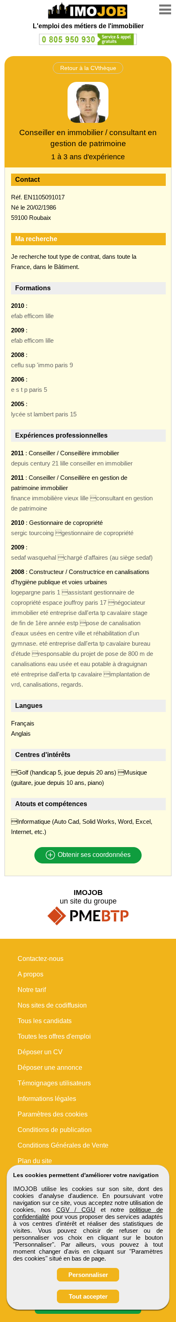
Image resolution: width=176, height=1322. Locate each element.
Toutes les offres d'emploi (54, 1036)
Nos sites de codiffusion (52, 1005)
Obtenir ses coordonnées (93, 855)
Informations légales (47, 1098)
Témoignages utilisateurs (54, 1083)
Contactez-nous (40, 958)
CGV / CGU (75, 1209)
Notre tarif (32, 989)
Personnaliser (88, 1274)
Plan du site (35, 1160)
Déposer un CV (40, 1052)
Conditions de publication (55, 1129)
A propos (30, 974)
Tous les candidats (45, 1020)
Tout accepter (88, 1296)
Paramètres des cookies (53, 1114)
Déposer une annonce (50, 1067)
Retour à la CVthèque (88, 68)
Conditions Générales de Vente (63, 1145)
